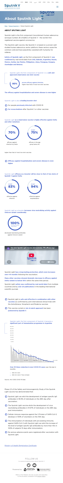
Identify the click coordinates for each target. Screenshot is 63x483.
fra (48, 2)
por (44, 2)
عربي (35, 2)
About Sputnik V (14, 26)
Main (6, 26)
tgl (53, 2)
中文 (31, 2)
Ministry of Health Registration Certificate (21, 445)
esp (40, 2)
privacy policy (41, 476)
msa (57, 2)
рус (22, 2)
